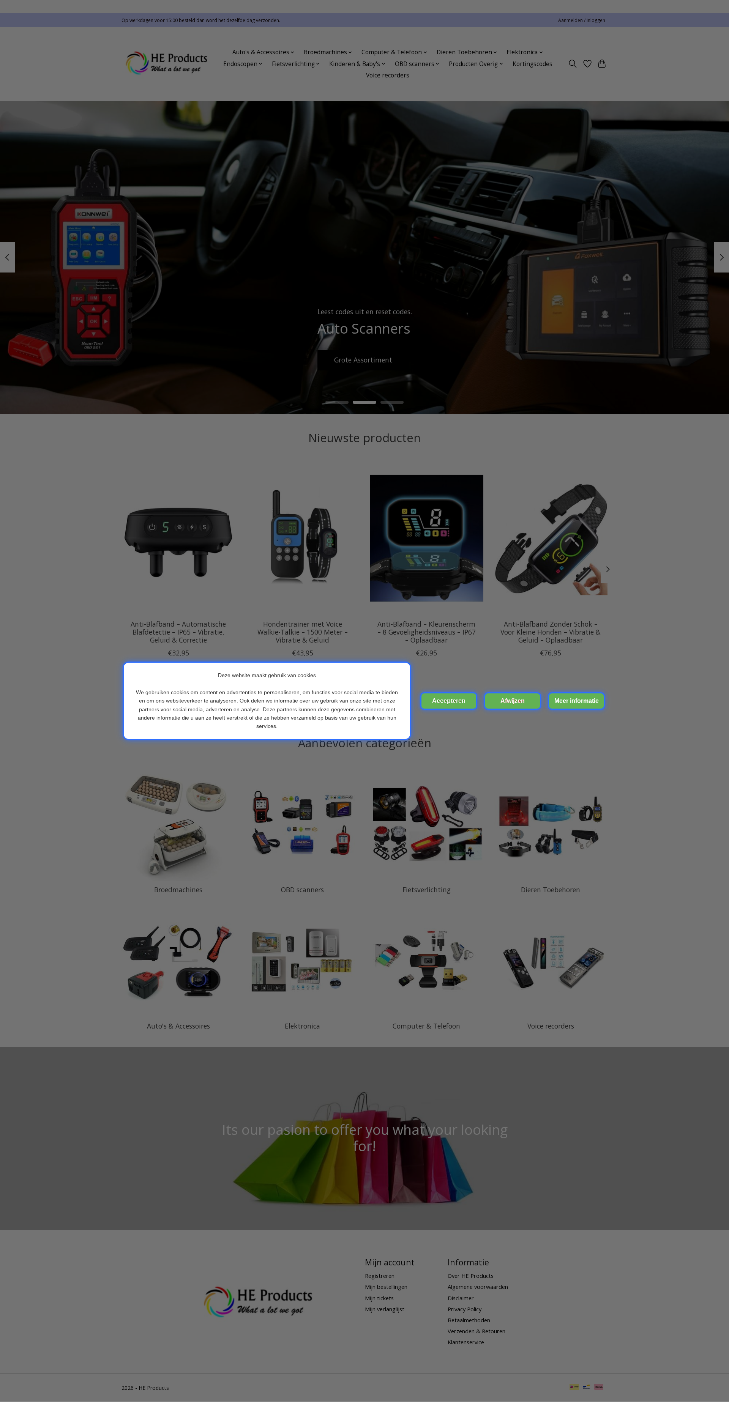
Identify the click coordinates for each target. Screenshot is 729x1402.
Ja (448, 701)
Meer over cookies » (576, 701)
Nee (512, 701)
